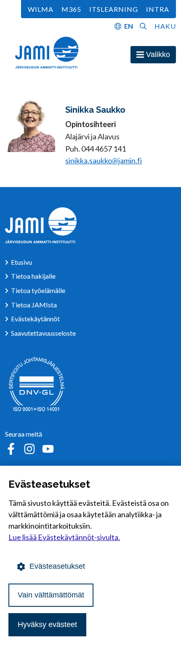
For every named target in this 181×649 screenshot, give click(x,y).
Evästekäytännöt (35, 319)
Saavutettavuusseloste (43, 333)
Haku (165, 26)
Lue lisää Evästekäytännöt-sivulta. (64, 537)
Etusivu (21, 262)
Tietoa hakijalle (33, 276)
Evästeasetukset (57, 566)
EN (128, 26)
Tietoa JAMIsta (34, 305)
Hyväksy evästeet (47, 624)
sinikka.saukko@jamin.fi (103, 160)
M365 (71, 9)
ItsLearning (113, 9)
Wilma (40, 9)
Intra (157, 9)
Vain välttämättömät (51, 595)
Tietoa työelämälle (38, 290)
